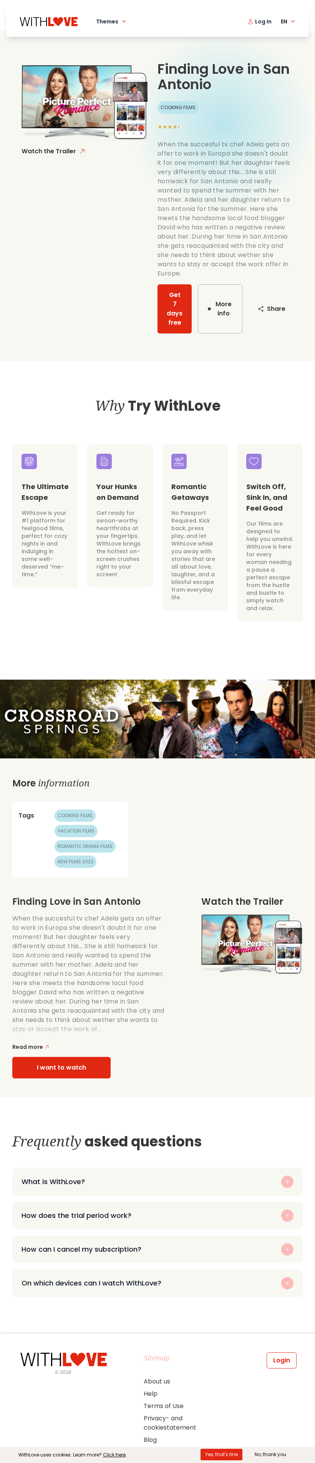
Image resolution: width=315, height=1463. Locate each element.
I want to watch (61, 1067)
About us (157, 1381)
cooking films (178, 107)
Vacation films (76, 831)
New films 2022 (75, 861)
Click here (114, 1454)
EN (284, 21)
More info (224, 309)
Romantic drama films (85, 846)
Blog (150, 1439)
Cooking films (75, 815)
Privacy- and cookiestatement (170, 1423)
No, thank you (270, 1454)
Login (281, 1360)
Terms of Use (164, 1406)
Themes (107, 21)
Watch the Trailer (49, 151)
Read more (27, 1047)
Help (151, 1393)
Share (276, 308)
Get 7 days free (174, 308)
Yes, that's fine (221, 1454)
